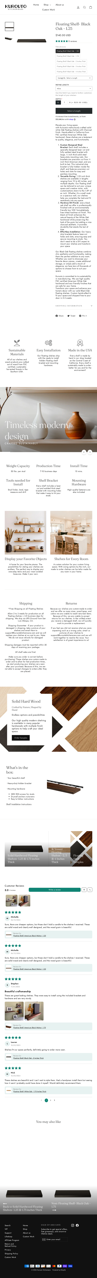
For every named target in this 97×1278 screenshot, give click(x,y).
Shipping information (69, 306)
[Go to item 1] (12, 901)
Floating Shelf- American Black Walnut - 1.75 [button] (29, 1027)
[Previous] (84, 452)
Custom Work (48, 9)
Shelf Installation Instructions (18, 804)
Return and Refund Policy (10, 1245)
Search (8, 1225)
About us (60, 4)
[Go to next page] (55, 1100)
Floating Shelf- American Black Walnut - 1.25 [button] (29, 935)
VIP (6, 1229)
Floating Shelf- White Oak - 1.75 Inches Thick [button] (29, 1091)
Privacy (8, 1249)
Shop (46, 4)
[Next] (90, 452)
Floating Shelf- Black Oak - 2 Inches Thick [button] (28, 1058)
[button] (62, 41)
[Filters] (84, 890)
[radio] (68, 51)
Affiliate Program (12, 1240)
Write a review (55, 889)
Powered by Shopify (59, 1270)
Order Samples (20, 738)
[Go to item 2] (24, 901)
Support (8, 1233)
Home (36, 4)
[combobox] (74, 78)
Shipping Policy (11, 1253)
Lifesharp (8, 1236)
